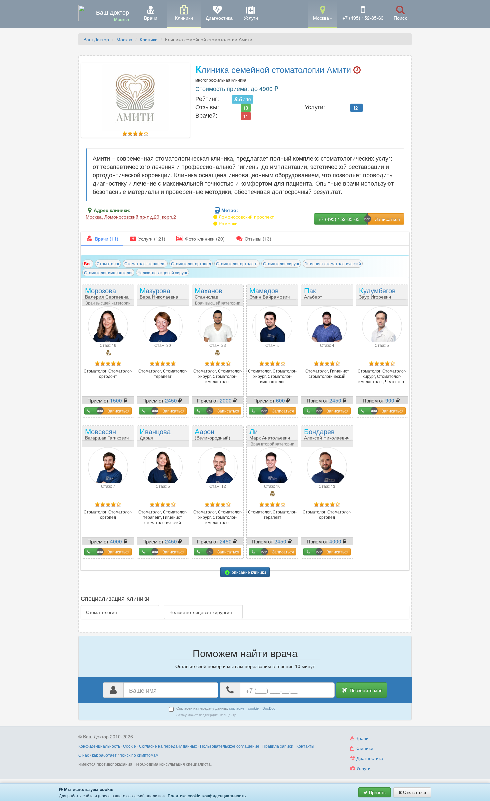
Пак (319, 295)
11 (245, 116)
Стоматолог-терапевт (145, 263)
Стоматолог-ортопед (191, 263)
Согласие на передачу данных (168, 746)
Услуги (363, 768)
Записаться (119, 410)
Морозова (107, 292)
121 (356, 107)
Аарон (218, 435)
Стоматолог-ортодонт (237, 263)
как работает (104, 755)
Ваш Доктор (96, 39)
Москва (124, 39)
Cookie (129, 746)
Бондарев (326, 433)
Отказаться (414, 792)
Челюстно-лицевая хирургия (200, 612)
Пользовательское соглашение (229, 746)
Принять (377, 792)
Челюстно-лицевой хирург (162, 272)
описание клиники (248, 572)
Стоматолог (108, 263)
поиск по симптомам (139, 755)
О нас (83, 755)
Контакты (305, 746)
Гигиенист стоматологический (332, 263)
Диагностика (369, 758)
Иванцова (156, 435)
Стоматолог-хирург (281, 263)
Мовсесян (107, 433)
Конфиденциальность (99, 746)
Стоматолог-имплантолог (108, 272)
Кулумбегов (377, 292)
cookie (253, 708)
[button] (322, 13)
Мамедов (269, 292)
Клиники (149, 39)
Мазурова (159, 292)
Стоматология (101, 612)
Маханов (211, 295)
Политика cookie (184, 796)
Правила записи (277, 746)
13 (245, 107)
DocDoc (269, 708)
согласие (236, 708)
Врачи (361, 738)
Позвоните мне (365, 690)
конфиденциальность (224, 796)
